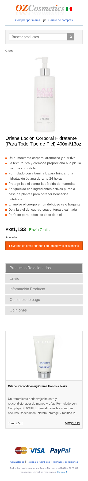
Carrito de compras (60, 20)
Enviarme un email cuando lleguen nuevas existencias (44, 246)
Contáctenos (17, 462)
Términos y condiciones (65, 462)
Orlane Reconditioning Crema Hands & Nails (37, 386)
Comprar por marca (27, 20)
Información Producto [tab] (27, 289)
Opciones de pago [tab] (25, 300)
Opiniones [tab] (18, 310)
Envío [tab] (14, 278)
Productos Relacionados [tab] (30, 268)
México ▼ (62, 472)
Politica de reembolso (38, 462)
